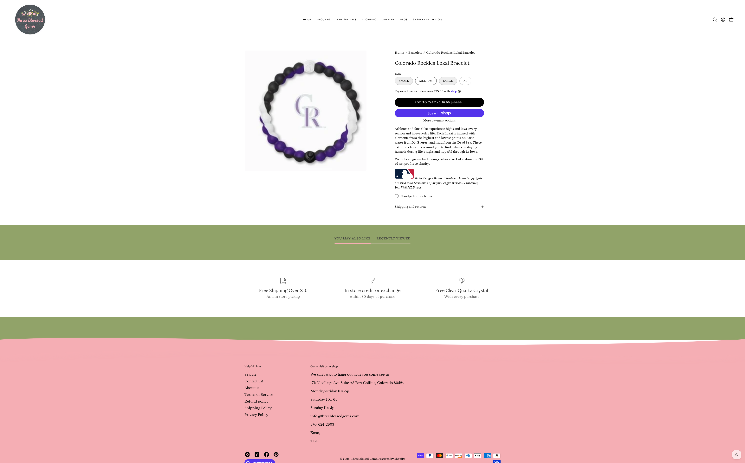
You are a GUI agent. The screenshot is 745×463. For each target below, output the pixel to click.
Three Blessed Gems (364, 458)
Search (250, 374)
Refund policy (256, 401)
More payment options (439, 120)
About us (251, 388)
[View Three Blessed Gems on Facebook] (266, 454)
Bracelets (415, 52)
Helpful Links (253, 366)
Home (399, 52)
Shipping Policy (258, 408)
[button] (324, 19)
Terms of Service (258, 394)
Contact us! (253, 381)
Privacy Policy (256, 415)
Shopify (399, 458)
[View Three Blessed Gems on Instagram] (246, 454)
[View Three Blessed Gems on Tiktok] (256, 454)
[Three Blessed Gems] (30, 19)
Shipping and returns (410, 206)
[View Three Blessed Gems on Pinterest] (275, 454)
